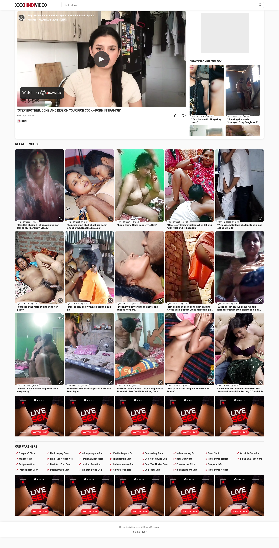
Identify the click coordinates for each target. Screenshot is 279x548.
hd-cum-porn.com (91, 464)
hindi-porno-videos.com (220, 469)
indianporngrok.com (123, 464)
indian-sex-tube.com (251, 458)
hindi (23, 121)
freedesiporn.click (28, 469)
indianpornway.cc (185, 453)
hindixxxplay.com (59, 453)
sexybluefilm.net (122, 469)
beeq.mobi (213, 453)
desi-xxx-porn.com (60, 464)
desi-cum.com (184, 458)
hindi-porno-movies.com (220, 458)
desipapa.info (215, 464)
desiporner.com (27, 464)
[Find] (260, 4)
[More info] (60, 218)
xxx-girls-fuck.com (250, 453)
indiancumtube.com (92, 469)
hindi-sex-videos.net (61, 458)
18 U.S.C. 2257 (139, 531)
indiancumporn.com (186, 469)
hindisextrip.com (122, 458)
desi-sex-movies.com (156, 458)
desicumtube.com (59, 469)
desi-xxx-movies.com (156, 464)
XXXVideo (31, 5)
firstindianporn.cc (122, 453)
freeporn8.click (27, 453)
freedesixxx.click (185, 464)
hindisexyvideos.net (92, 458)
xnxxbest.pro (25, 458)
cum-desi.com (152, 469)
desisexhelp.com (154, 453)
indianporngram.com (92, 453)
